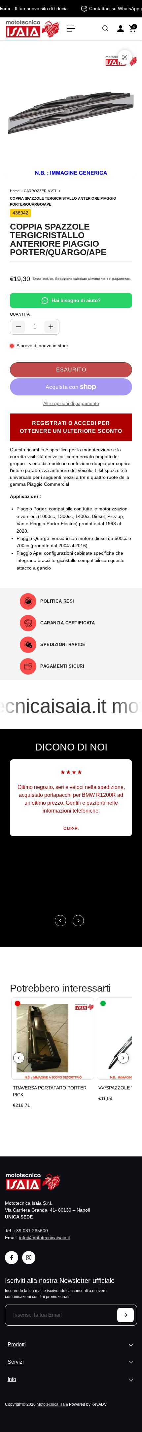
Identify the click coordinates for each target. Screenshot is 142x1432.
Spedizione (63, 278)
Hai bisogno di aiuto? (76, 300)
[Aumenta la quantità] (50, 327)
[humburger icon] (71, 28)
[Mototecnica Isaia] (32, 28)
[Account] (120, 28)
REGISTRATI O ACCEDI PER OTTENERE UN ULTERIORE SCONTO (71, 427)
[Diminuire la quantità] (18, 327)
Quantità (20, 314)
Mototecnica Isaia (52, 1404)
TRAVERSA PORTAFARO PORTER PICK (50, 1091)
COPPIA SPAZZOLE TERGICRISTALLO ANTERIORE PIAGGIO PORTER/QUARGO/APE (58, 239)
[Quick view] (87, 1003)
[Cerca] (105, 28)
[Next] (78, 920)
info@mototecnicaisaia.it (44, 1237)
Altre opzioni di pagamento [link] (71, 403)
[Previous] (60, 920)
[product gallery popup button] (125, 57)
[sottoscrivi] (125, 1315)
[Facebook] (11, 1257)
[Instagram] (28, 1257)
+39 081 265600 (31, 1230)
